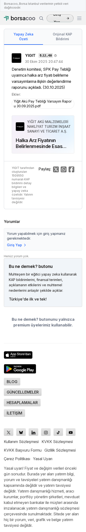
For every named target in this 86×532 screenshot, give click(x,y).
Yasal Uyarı (42, 458)
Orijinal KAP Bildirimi (62, 36)
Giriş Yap (57, 18)
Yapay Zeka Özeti (23, 36)
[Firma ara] (41, 18)
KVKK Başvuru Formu (23, 450)
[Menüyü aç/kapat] (79, 18)
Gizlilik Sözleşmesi (60, 450)
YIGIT (31, 55)
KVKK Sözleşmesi (57, 441)
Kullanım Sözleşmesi (21, 441)
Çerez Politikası (17, 458)
